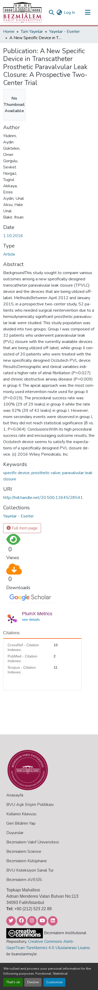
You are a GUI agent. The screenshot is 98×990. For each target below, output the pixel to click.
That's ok (13, 982)
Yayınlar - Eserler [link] (64, 31)
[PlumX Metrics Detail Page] (11, 619)
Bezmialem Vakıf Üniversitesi (32, 842)
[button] (22, 12)
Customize (54, 982)
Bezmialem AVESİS (24, 880)
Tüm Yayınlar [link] (32, 31)
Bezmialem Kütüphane (26, 861)
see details (31, 619)
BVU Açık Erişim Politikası (30, 804)
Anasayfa (14, 795)
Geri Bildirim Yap (21, 823)
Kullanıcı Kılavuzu (21, 814)
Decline (33, 982)
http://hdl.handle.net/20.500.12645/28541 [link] (43, 497)
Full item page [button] (24, 528)
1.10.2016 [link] (13, 236)
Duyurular (15, 833)
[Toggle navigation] (87, 12)
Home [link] (8, 31)
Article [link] (9, 254)
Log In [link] (69, 12)
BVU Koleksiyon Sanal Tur (30, 870)
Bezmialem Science (23, 851)
